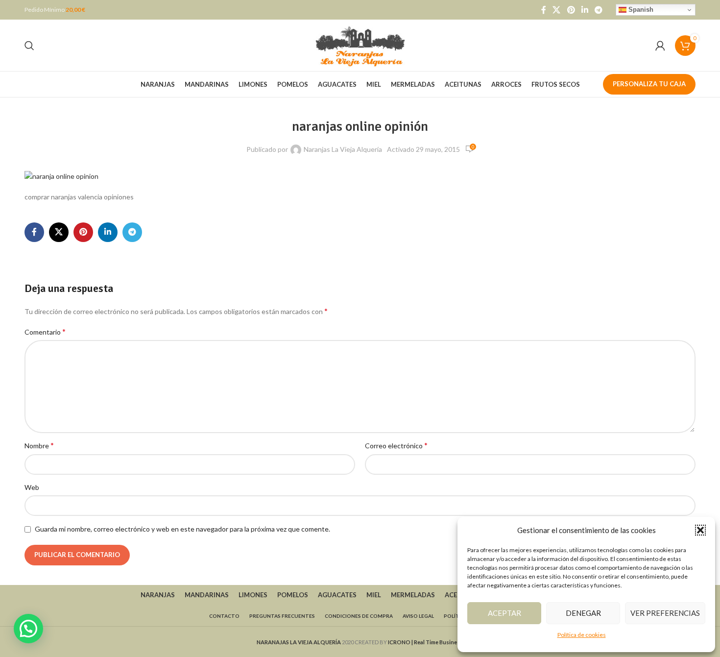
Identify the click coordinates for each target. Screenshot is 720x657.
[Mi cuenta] (660, 45)
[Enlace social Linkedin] (584, 9)
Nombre (39, 445)
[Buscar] (29, 45)
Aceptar (504, 612)
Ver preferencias (665, 612)
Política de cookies (581, 634)
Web (31, 487)
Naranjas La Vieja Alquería (343, 149)
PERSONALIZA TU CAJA (649, 84)
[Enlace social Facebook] (544, 9)
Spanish (639, 9)
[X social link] (557, 9)
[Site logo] (360, 44)
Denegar (583, 612)
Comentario (45, 331)
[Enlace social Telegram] (599, 9)
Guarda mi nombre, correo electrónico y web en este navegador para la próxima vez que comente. (182, 529)
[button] (700, 530)
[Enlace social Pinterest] (571, 9)
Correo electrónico (396, 445)
